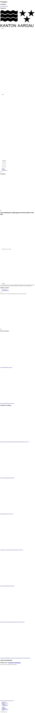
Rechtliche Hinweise (5, 709)
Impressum (3, 707)
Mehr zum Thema (4, 289)
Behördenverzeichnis (5, 703)
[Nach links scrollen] (0, 171)
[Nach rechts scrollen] (1, 171)
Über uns (3, 169)
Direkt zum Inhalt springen (4, 6)
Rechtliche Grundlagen (5, 290)
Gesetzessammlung (5, 705)
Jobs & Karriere (4, 702)
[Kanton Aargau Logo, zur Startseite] (17, 26)
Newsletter (3, 704)
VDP (3, 710)
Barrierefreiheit (4, 708)
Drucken (3, 283)
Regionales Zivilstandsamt (14, 662)
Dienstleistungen (4, 170)
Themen (3, 168)
